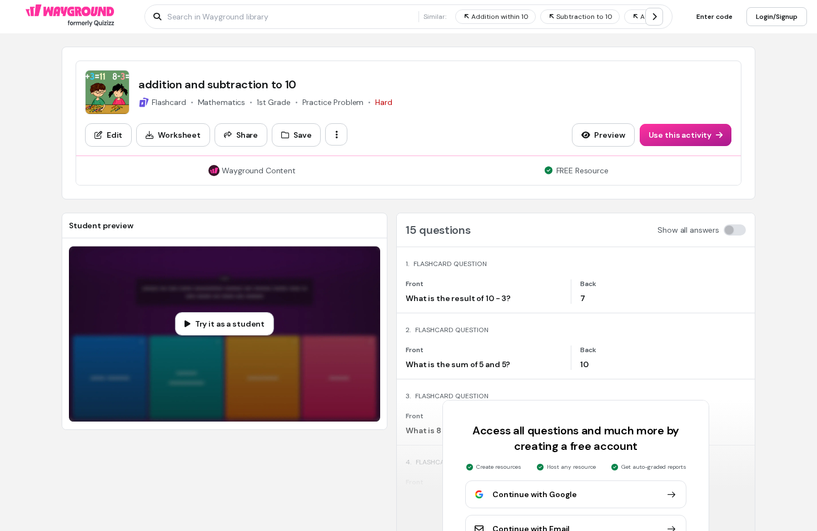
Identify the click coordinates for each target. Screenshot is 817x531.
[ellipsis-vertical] (336, 134)
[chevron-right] (654, 17)
